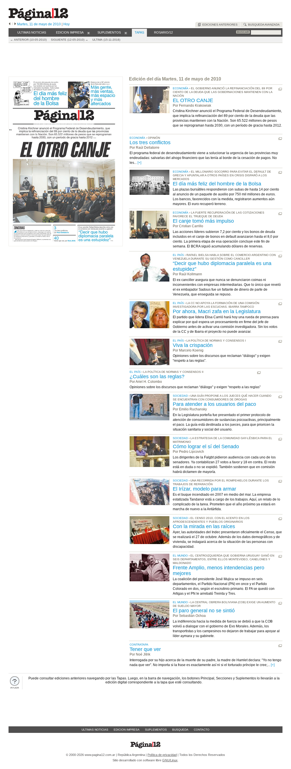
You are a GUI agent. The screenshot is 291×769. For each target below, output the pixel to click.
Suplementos (156, 729)
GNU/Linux (170, 760)
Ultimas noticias (95, 729)
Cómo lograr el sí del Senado (206, 446)
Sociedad (180, 395)
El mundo (180, 555)
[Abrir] (88, 33)
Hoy (66, 24)
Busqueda (180, 729)
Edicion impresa (127, 729)
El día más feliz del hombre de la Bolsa (217, 184)
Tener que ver (145, 649)
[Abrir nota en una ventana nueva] (280, 89)
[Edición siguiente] (15, 24)
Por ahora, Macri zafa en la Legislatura (217, 311)
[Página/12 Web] (38, 19)
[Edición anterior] (10, 24)
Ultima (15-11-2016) (106, 39)
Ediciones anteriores (219, 24)
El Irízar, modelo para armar (204, 489)
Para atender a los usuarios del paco (214, 404)
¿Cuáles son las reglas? (157, 376)
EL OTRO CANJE (193, 100)
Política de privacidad (162, 754)
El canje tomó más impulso (203, 221)
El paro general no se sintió (204, 610)
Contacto (201, 729)
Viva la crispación (193, 345)
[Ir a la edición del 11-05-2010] (66, 245)
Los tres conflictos (150, 142)
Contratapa (139, 644)
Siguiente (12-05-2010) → (69, 39)
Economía (180, 88)
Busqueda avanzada (263, 24)
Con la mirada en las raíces (204, 526)
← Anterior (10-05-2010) (28, 39)
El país (178, 255)
